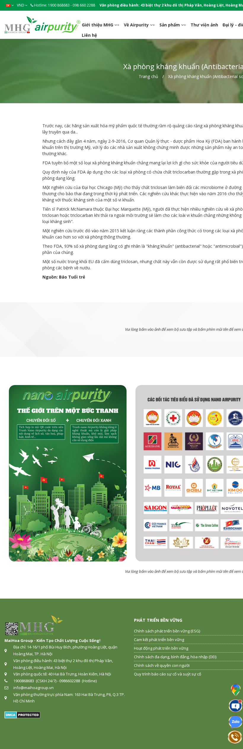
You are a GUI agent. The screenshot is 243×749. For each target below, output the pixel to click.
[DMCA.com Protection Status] (22, 714)
